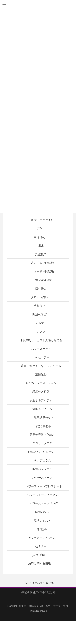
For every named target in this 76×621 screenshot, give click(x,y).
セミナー (41, 546)
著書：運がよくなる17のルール (41, 366)
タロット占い (39, 297)
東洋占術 (39, 237)
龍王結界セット (44, 417)
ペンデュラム (42, 460)
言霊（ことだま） (42, 220)
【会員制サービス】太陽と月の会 (41, 340)
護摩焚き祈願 (40, 391)
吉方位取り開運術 (42, 262)
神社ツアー (42, 357)
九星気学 (41, 254)
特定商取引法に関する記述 (38, 592)
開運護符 (42, 529)
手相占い (39, 306)
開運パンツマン (42, 469)
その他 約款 (38, 555)
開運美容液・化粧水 (42, 434)
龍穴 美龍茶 (43, 426)
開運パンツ (42, 512)
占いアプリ (41, 331)
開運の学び (39, 314)
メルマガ (41, 323)
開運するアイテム (41, 400)
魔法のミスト (42, 520)
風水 (41, 245)
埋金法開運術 (43, 280)
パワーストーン (42, 477)
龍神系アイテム (42, 409)
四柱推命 (41, 288)
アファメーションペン (42, 537)
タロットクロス (42, 443)
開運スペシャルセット (42, 451)
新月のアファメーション (41, 383)
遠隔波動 (41, 374)
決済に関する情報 (39, 563)
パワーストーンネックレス (44, 495)
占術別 (38, 228)
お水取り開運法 (44, 271)
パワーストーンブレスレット (43, 486)
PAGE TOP (69, 598)
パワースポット (41, 348)
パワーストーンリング (44, 503)
